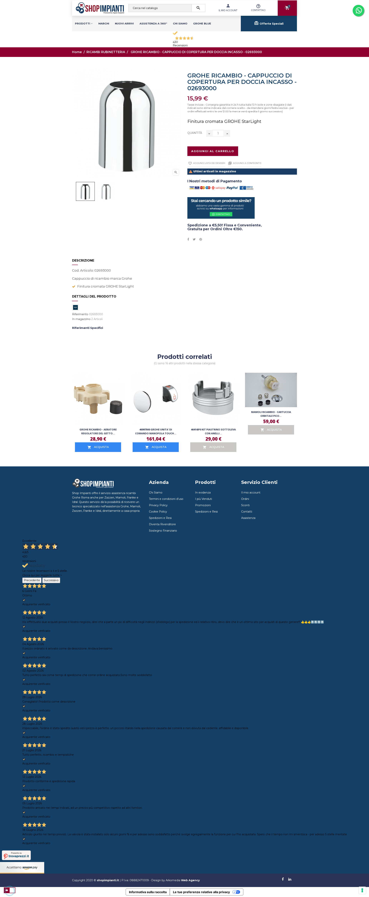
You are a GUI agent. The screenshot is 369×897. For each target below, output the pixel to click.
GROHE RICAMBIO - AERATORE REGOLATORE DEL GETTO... (98, 431)
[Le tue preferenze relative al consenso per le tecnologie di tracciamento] (362, 890)
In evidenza (203, 492)
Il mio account (250, 492)
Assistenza (248, 518)
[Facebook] (283, 879)
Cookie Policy (158, 511)
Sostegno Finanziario (163, 530)
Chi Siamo (155, 492)
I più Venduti (203, 499)
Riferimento (80, 314)
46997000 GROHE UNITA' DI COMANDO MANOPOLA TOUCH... (155, 431)
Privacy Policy (158, 505)
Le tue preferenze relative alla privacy (201, 892)
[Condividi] (188, 239)
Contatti (246, 511)
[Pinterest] (200, 239)
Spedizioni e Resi (160, 518)
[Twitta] (194, 239)
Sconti (245, 505)
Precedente (32, 580)
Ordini (245, 499)
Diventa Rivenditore (162, 524)
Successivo (51, 580)
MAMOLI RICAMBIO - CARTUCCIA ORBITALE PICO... (271, 414)
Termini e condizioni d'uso (166, 499)
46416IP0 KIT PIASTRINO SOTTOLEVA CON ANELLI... (213, 431)
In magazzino (81, 319)
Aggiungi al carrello (212, 151)
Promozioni (203, 505)
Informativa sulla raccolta (148, 892)
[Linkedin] (289, 879)
